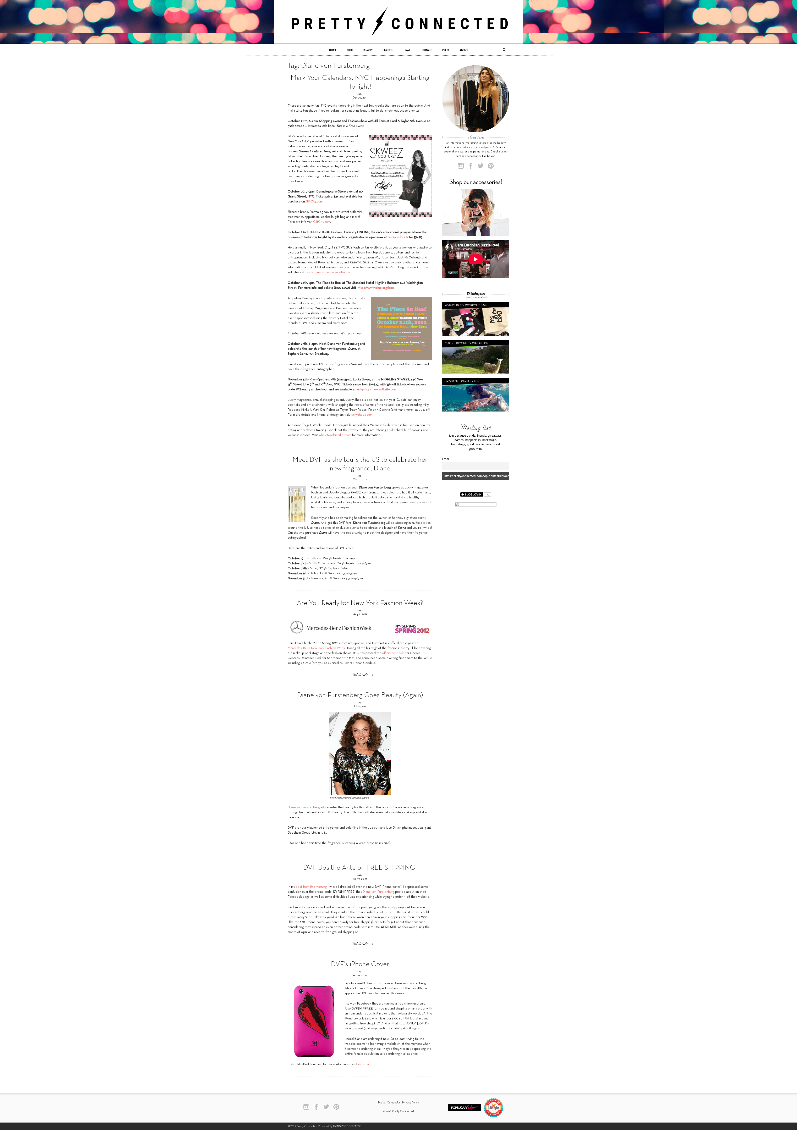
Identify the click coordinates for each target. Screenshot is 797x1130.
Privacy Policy (410, 1102)
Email (445, 459)
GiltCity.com (321, 221)
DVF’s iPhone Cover (360, 964)
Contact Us (393, 1102)
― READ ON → (360, 675)
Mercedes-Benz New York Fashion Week (316, 648)
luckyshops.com (361, 414)
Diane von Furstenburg (378, 891)
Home (333, 50)
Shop (350, 50)
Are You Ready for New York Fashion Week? (360, 603)
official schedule (393, 653)
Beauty (368, 50)
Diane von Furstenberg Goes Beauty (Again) (360, 695)
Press (446, 50)
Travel (407, 50)
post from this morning (311, 886)
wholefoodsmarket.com (335, 435)
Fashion (388, 50)
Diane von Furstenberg (304, 807)
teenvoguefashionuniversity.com (328, 272)
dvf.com (363, 1064)
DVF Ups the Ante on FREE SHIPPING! (360, 868)
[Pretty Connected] (398, 22)
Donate (427, 50)
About (464, 50)
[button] (504, 50)
